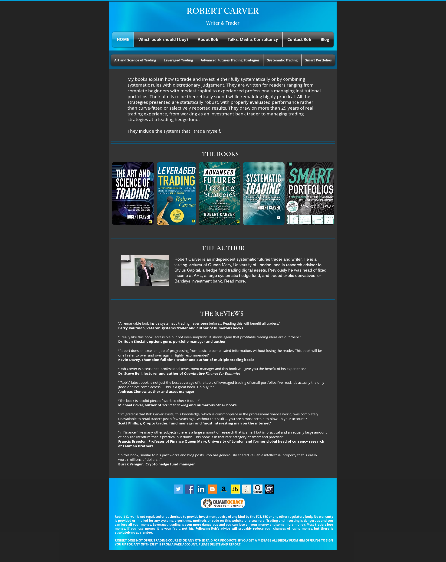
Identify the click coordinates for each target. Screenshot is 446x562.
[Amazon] (223, 489)
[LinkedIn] (201, 489)
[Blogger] (212, 489)
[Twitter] (178, 489)
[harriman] (235, 489)
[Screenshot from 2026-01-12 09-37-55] (269, 489)
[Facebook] (189, 489)
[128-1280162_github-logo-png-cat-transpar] (257, 489)
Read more (234, 281)
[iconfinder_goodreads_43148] (246, 489)
